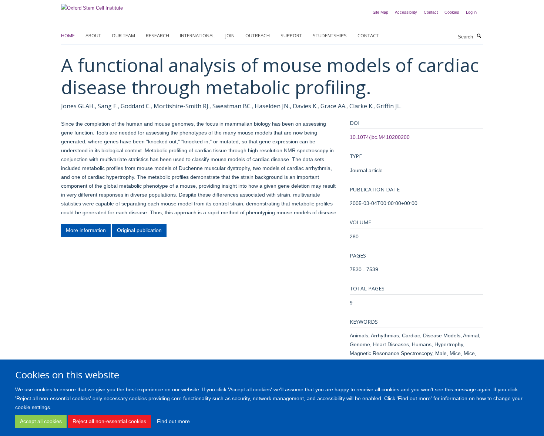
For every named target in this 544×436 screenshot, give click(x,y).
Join (230, 35)
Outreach (257, 35)
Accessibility (406, 12)
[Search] (479, 36)
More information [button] (86, 230)
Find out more (173, 421)
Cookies (451, 12)
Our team (123, 35)
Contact (431, 12)
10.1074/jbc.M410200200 (380, 137)
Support (291, 35)
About (93, 35)
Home (68, 35)
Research (157, 35)
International (197, 35)
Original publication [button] (139, 230)
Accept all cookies (41, 421)
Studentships (330, 35)
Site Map (380, 12)
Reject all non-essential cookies (109, 421)
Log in (471, 12)
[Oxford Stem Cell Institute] (92, 5)
